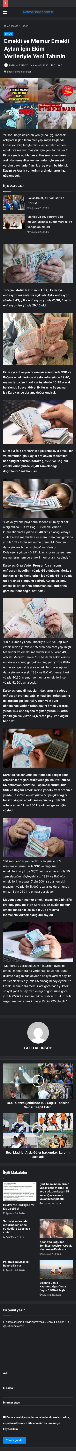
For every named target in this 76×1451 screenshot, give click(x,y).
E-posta (9, 1387)
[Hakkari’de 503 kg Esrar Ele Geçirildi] (19, 1191)
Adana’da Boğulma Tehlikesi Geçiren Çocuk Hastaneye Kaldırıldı (56, 1245)
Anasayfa (12, 25)
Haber (24, 25)
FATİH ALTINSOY (18, 65)
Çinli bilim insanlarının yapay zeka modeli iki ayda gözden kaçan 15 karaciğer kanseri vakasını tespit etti (54, 1191)
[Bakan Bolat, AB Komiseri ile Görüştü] (14, 202)
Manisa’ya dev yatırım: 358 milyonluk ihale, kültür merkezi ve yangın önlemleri (49, 221)
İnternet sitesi (11, 1402)
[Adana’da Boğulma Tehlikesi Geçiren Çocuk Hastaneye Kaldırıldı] (56, 1228)
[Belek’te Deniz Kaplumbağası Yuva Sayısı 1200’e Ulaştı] (56, 1269)
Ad (6, 1373)
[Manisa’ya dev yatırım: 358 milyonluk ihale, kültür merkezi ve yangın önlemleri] (14, 221)
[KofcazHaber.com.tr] (38, 12)
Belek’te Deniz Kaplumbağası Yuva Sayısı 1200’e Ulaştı (53, 1286)
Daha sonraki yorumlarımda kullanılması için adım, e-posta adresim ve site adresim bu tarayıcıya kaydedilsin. (36, 1423)
